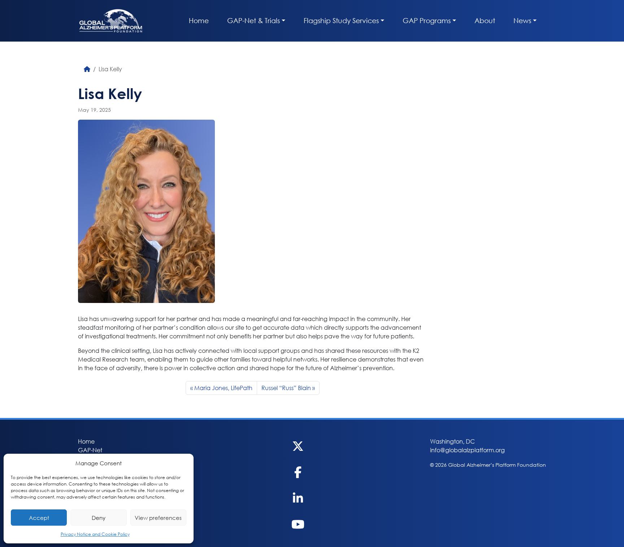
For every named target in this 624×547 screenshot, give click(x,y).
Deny (98, 517)
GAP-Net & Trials (253, 20)
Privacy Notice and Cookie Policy (95, 534)
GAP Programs (427, 20)
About (484, 20)
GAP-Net (90, 450)
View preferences (158, 517)
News (522, 20)
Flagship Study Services (341, 20)
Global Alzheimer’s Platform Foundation (110, 21)
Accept (39, 517)
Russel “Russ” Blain (286, 388)
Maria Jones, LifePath (223, 388)
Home (199, 20)
